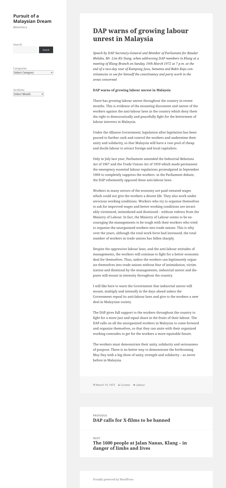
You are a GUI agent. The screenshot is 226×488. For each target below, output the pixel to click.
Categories (20, 68)
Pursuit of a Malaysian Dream (32, 18)
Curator (125, 385)
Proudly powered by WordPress (113, 479)
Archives (18, 90)
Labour (140, 385)
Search (17, 44)
